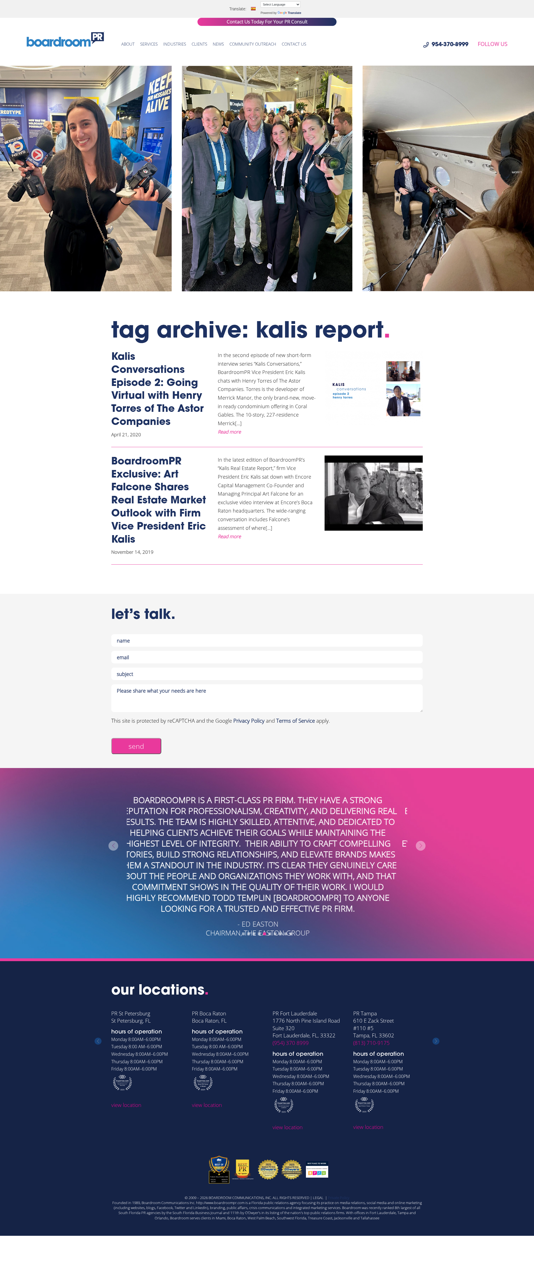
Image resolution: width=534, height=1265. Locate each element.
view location (126, 1105)
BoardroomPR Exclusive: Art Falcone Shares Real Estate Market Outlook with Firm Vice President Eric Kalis (158, 501)
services (149, 44)
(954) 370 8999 (291, 1043)
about (128, 44)
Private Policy (338, 1197)
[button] (243, 933)
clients (199, 44)
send (136, 746)
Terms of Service (295, 720)
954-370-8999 (450, 45)
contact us (294, 44)
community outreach (252, 44)
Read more (229, 432)
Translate (294, 12)
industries (174, 44)
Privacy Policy (248, 720)
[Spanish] (253, 8)
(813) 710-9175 (371, 1043)
